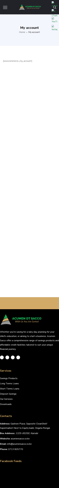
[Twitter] (2, 357)
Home (22, 32)
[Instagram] (13, 357)
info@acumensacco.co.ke (19, 444)
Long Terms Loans (9, 383)
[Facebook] (7, 357)
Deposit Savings (8, 393)
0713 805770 (15, 449)
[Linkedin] (18, 357)
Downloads (6, 404)
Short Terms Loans (9, 388)
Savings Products (8, 378)
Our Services (6, 399)
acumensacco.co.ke (20, 438)
